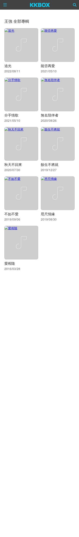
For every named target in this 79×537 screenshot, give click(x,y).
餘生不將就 (49, 164)
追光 (7, 65)
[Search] (74, 4)
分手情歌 (11, 115)
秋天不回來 (13, 164)
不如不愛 (11, 213)
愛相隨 (9, 263)
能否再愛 (48, 65)
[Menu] (5, 4)
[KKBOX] (40, 5)
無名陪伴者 (49, 115)
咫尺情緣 (48, 213)
